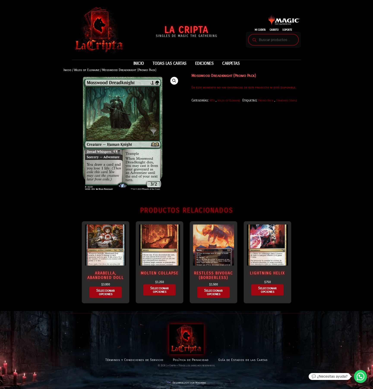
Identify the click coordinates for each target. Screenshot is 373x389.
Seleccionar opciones (105, 292)
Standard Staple (286, 100)
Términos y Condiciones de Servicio (134, 360)
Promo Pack (265, 100)
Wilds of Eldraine (87, 70)
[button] (174, 81)
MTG (212, 100)
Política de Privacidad (191, 360)
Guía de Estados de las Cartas (243, 360)
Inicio (67, 70)
